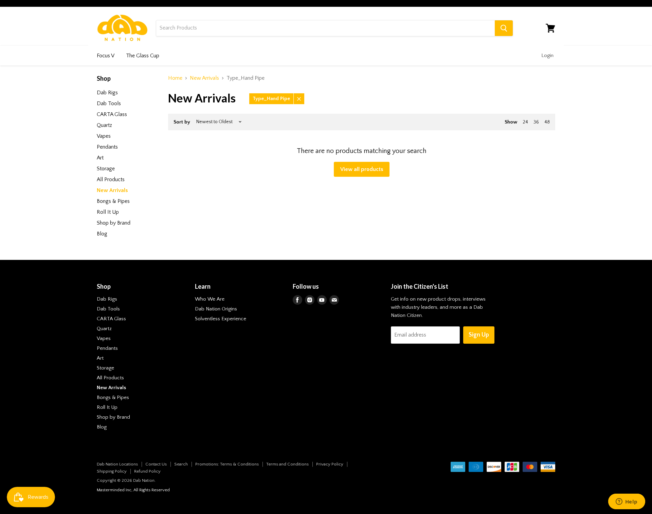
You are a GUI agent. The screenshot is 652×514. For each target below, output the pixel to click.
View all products (361, 169)
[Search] (504, 28)
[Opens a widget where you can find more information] (626, 502)
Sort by (182, 122)
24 (525, 122)
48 (547, 122)
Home (175, 78)
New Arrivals (204, 78)
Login (547, 55)
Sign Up (479, 334)
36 (536, 122)
